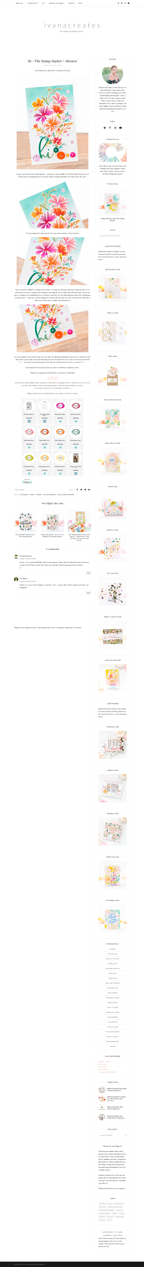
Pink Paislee (112, 993)
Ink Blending (49, 494)
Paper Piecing (104, 1213)
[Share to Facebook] (77, 489)
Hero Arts (112, 973)
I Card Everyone (26, 556)
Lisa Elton (23, 578)
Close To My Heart (113, 959)
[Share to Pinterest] (85, 489)
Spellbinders (113, 1017)
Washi (109, 1220)
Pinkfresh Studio (112, 998)
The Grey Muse (112, 1027)
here (84, 362)
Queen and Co (112, 1002)
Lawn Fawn (112, 978)
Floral (39, 494)
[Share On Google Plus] (89, 489)
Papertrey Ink (112, 988)
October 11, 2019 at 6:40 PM (28, 581)
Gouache (119, 1210)
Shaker (102, 1216)
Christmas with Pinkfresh (107, 1072)
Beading (102, 1203)
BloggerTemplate (39, 1264)
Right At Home (112, 1007)
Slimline (110, 1216)
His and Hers (103, 1069)
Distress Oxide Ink (113, 968)
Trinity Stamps (112, 1036)
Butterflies (118, 1203)
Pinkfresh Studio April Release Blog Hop (115, 1108)
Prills (121, 1213)
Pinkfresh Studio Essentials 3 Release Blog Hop (116, 1089)
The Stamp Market (66, 494)
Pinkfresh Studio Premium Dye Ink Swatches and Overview (116, 1099)
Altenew (24, 494)
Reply (88, 573)
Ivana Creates (23, 1264)
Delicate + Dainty (104, 1061)
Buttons (102, 1207)
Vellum (102, 1220)
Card (32, 494)
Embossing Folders (106, 1210)
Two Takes (102, 1067)
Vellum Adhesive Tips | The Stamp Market (112, 219)
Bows (110, 1203)
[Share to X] (81, 489)
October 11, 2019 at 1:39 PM (27, 558)
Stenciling (120, 1216)
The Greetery (113, 1022)
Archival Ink (112, 954)
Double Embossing (115, 1207)
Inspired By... (102, 1064)
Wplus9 (112, 1046)
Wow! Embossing (112, 1041)
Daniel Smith (112, 963)
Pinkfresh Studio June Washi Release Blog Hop (115, 1117)
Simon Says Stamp (112, 1012)
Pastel (114, 1213)
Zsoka (21, 362)
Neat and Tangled (113, 983)
